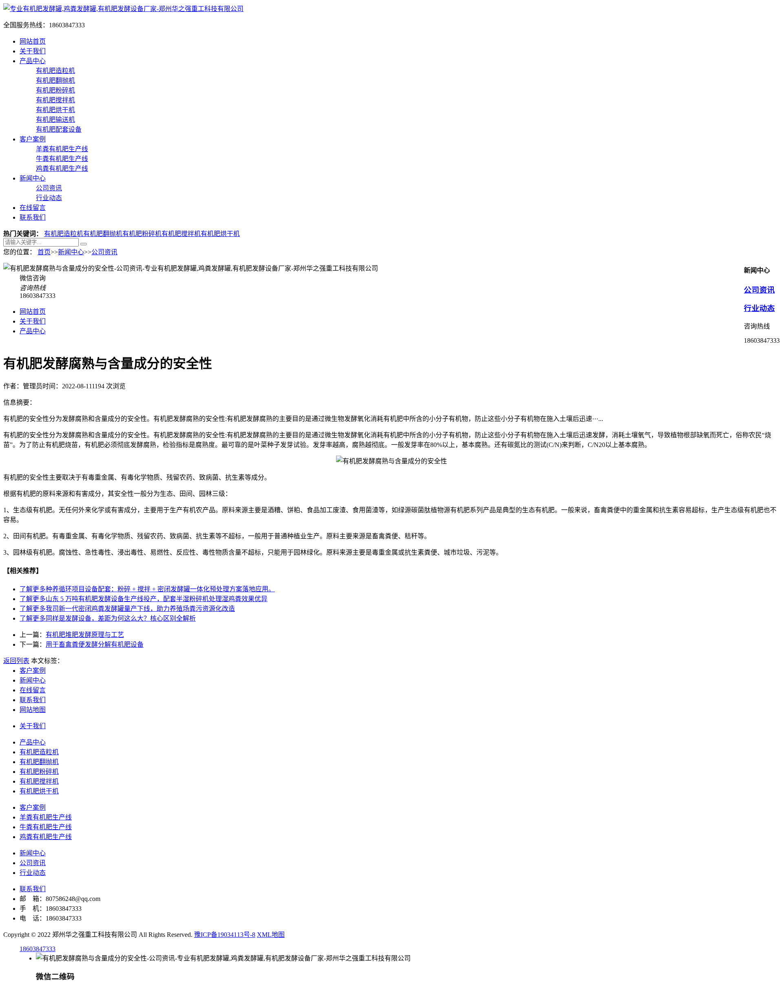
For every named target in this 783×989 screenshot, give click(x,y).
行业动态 (49, 197)
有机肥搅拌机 (55, 100)
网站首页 (33, 41)
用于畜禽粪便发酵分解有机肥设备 (95, 644)
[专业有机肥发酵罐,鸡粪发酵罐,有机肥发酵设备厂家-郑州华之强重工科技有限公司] (123, 8)
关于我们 (33, 51)
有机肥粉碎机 (55, 90)
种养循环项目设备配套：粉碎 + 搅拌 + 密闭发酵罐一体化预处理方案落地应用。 (147, 589)
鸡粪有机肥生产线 (62, 168)
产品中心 (33, 60)
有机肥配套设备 (59, 129)
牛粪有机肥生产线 (62, 158)
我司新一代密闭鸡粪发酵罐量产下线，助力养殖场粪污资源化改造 (127, 608)
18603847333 (37, 948)
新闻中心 (33, 178)
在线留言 (33, 207)
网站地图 (33, 709)
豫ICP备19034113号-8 (224, 934)
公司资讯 (49, 188)
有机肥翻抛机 (55, 80)
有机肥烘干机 (55, 109)
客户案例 (33, 139)
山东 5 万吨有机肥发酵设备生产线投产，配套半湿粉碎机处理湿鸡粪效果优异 (144, 598)
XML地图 (271, 934)
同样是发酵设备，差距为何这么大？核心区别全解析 (108, 618)
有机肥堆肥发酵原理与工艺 (85, 634)
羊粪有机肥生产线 (62, 148)
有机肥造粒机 (55, 70)
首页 (44, 252)
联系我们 (33, 217)
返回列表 (16, 660)
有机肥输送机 (55, 119)
